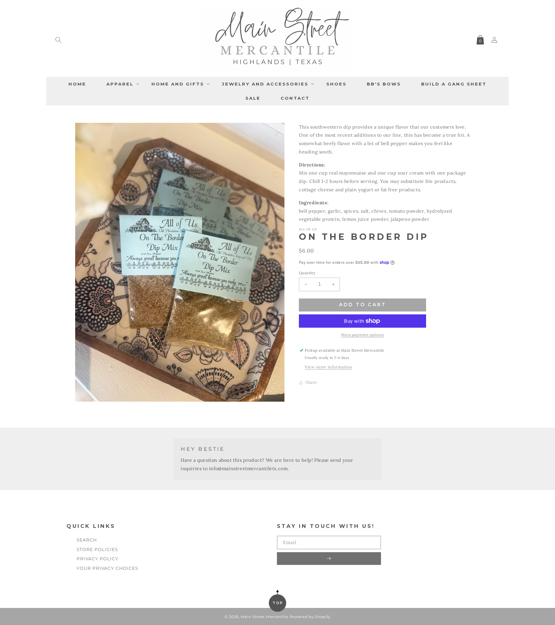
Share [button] (311, 382)
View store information (328, 367)
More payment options (362, 335)
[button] (58, 38)
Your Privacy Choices (107, 568)
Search (87, 540)
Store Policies (97, 549)
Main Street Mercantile (264, 617)
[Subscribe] (329, 558)
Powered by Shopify (310, 617)
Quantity (307, 272)
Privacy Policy (98, 558)
